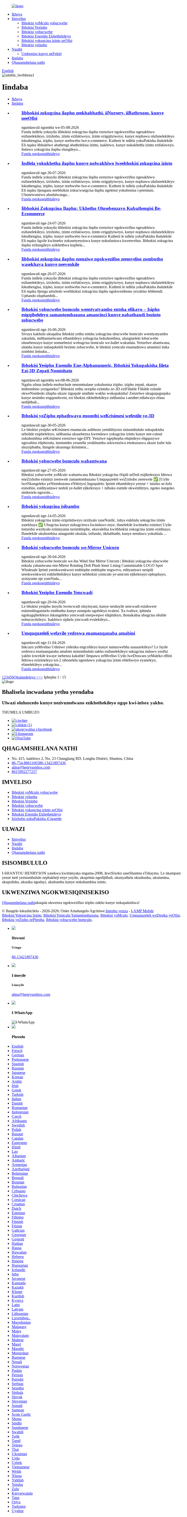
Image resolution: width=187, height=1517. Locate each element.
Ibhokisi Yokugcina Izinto (21, 915)
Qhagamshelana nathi (28, 62)
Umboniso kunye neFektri (41, 54)
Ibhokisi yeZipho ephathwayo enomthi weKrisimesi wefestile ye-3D (87, 415)
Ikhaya (17, 14)
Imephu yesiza (117, 911)
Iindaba (17, 58)
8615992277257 (24, 772)
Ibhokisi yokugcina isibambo (50, 506)
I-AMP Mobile (142, 911)
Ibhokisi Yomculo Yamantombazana (70, 915)
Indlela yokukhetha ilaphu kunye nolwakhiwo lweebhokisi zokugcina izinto (96, 163)
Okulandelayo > (26, 677)
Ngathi (17, 49)
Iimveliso (19, 19)
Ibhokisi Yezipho (34, 27)
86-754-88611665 (25, 763)
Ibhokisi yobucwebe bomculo (69, 920)
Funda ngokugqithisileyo (40, 154)
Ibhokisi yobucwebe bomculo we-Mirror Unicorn (70, 547)
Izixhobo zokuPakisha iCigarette (37, 819)
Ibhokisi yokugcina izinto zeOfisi (46, 40)
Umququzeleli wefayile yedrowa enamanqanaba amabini (78, 633)
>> (40, 677)
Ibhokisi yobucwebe (37, 32)
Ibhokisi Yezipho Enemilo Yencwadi (57, 592)
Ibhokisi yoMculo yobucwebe (44, 23)
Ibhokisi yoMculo (114, 915)
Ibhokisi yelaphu (34, 45)
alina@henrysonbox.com (31, 767)
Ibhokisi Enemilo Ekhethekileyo (46, 36)
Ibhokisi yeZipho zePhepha (23, 920)
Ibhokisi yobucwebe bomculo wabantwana (64, 461)
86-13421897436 (52, 763)
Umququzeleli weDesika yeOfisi (155, 915)
